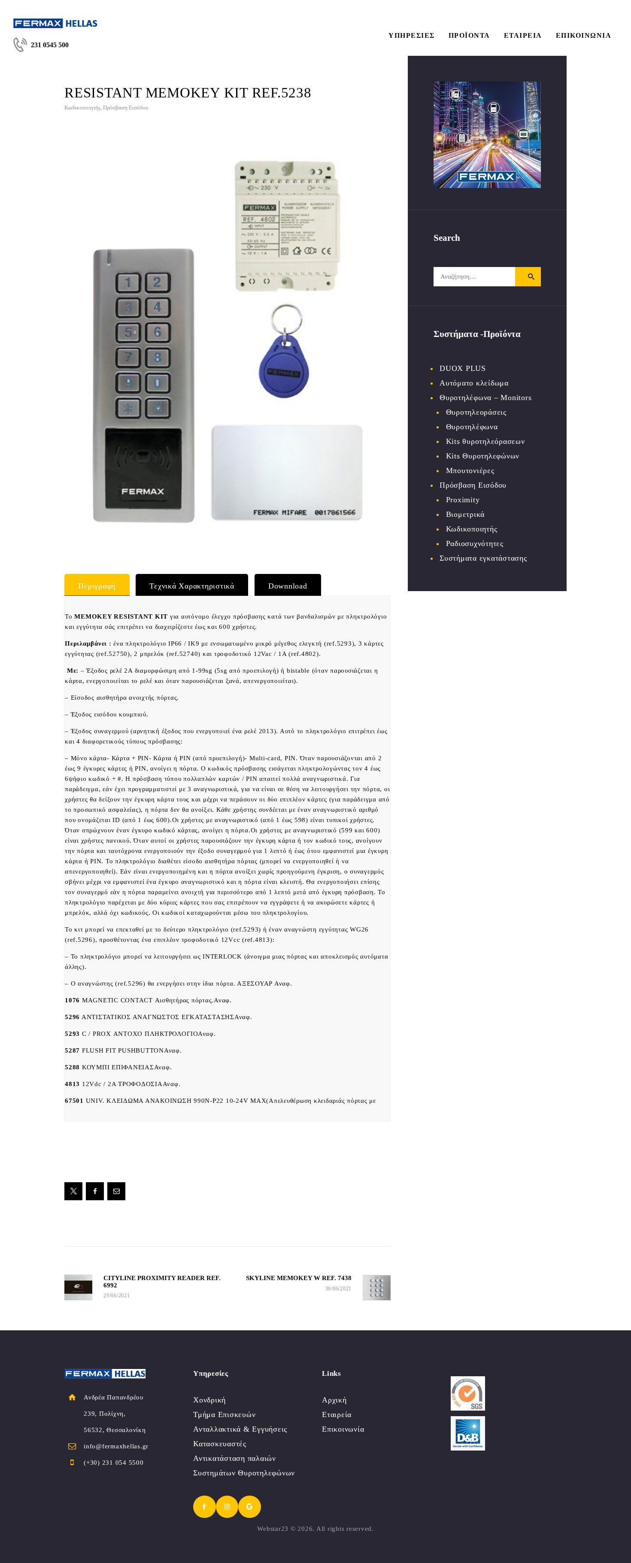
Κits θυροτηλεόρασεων (485, 441)
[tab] (97, 584)
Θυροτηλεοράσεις (476, 412)
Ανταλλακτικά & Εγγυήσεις (240, 1429)
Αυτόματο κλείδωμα (474, 383)
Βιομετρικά (465, 514)
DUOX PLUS (463, 368)
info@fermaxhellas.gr (116, 1446)
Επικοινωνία (343, 1429)
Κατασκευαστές (219, 1443)
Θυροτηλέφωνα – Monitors (485, 397)
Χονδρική (209, 1400)
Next (403, 343)
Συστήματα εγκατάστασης (483, 558)
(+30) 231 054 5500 (114, 1462)
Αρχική (334, 1400)
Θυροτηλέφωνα (472, 426)
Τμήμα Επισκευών (224, 1414)
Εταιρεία (337, 1414)
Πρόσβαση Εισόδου (125, 107)
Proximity (463, 499)
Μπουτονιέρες (470, 470)
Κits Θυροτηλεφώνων (483, 456)
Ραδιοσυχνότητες (475, 543)
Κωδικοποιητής (82, 107)
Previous (51, 343)
